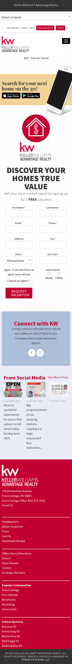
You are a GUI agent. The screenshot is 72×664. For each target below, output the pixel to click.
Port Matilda (10, 595)
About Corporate (12, 526)
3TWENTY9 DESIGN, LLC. (36, 659)
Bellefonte (9, 599)
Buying (49, 277)
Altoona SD (9, 626)
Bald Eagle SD (10, 641)
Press (5, 531)
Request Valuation (20, 293)
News (32, 27)
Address (19, 238)
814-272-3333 (36, 500)
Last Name (53, 207)
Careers (24, 27)
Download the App (13, 541)
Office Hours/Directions (16, 553)
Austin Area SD (11, 636)
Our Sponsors (13, 27)
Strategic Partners (13, 572)
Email (19, 223)
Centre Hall (9, 609)
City (53, 238)
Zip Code (53, 254)
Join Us (6, 536)
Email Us (7, 505)
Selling (59, 277)
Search (60, 27)
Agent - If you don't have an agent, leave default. (19, 272)
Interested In (53, 269)
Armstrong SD (11, 631)
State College (10, 590)
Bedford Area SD (12, 646)
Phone (53, 223)
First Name (19, 207)
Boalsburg (8, 604)
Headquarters (10, 521)
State (19, 254)
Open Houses (43, 27)
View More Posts (58, 377)
